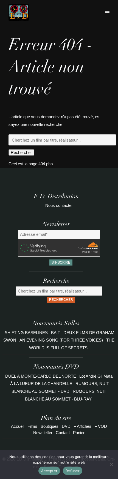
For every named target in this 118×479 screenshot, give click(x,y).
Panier (79, 432)
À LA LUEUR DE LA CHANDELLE (41, 383)
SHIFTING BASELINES (27, 332)
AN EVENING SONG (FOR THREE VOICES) (61, 340)
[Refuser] (111, 464)
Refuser (73, 471)
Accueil (17, 426)
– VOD (101, 426)
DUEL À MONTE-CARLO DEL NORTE (40, 376)
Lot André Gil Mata (96, 376)
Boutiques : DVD (56, 426)
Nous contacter (59, 205)
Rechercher (21, 152)
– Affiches (82, 426)
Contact (63, 432)
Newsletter (42, 432)
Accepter (49, 471)
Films (32, 426)
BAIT (56, 332)
